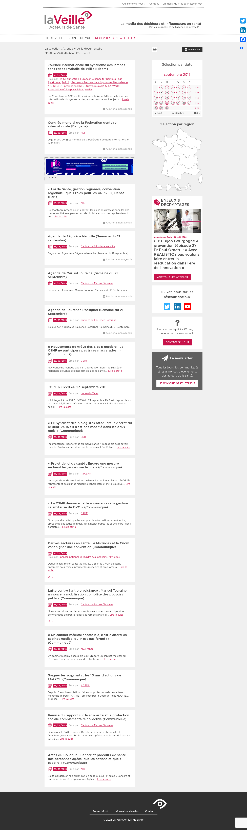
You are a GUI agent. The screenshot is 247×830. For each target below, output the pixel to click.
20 (189, 97)
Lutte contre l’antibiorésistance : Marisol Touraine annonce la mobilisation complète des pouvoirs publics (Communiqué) (87, 594)
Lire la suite (60, 216)
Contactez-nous (177, 342)
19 (184, 97)
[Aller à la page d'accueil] (68, 20)
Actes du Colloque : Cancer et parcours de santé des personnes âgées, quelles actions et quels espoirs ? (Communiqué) (87, 759)
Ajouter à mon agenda (119, 109)
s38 (197, 97)
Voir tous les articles (172, 277)
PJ (52, 576)
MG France (87, 649)
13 (189, 92)
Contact (154, 3)
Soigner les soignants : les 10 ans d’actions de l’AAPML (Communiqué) (84, 677)
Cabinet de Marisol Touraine (97, 283)
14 (156, 97)
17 (173, 97)
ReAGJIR (86, 473)
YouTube (187, 306)
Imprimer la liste (154, 49)
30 (167, 108)
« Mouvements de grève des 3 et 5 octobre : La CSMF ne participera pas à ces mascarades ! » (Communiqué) (85, 350)
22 (161, 102)
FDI (83, 132)
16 (167, 97)
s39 (197, 102)
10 (173, 92)
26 (183, 102)
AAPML (85, 685)
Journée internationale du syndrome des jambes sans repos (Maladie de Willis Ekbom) (86, 67)
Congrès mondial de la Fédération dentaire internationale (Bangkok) (82, 124)
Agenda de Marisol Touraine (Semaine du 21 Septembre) (83, 275)
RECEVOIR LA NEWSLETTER (115, 38)
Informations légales (126, 811)
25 (178, 102)
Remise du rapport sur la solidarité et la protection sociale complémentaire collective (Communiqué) (88, 717)
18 (178, 97)
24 (172, 102)
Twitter (167, 306)
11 (178, 92)
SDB (83, 437)
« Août (158, 113)
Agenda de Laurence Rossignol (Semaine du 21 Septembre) (85, 312)
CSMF (84, 360)
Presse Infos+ (100, 811)
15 (161, 97)
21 (156, 102)
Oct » (197, 113)
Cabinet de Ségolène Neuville (98, 246)
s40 (197, 108)
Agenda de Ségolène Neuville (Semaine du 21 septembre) (84, 238)
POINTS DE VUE (80, 38)
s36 (197, 87)
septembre (178, 113)
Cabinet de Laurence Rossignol (99, 320)
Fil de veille (55, 38)
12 (184, 92)
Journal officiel (89, 393)
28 (155, 108)
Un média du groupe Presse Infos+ (182, 3)
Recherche (194, 49)
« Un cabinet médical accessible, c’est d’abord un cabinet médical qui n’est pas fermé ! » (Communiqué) (87, 639)
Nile (83, 203)
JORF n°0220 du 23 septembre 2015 (77, 387)
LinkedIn (177, 306)
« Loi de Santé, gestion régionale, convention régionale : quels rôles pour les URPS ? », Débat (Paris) (86, 193)
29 (161, 108)
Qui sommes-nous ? (134, 3)
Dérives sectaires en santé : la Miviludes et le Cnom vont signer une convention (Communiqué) (88, 545)
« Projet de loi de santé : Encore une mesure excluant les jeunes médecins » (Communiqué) (85, 465)
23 (167, 102)
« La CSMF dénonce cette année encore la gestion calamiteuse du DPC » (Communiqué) (88, 505)
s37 (197, 92)
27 (189, 102)
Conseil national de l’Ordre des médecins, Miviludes (90, 557)
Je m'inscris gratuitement (177, 383)
